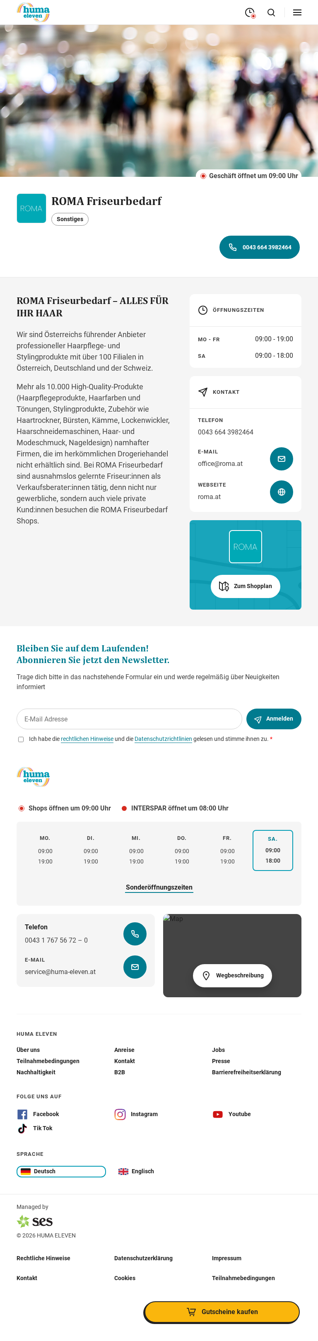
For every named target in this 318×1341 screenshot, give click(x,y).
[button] (245, 586)
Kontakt (27, 1278)
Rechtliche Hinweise (43, 1258)
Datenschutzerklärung (143, 1258)
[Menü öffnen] (297, 12)
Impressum (226, 1258)
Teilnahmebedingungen (243, 1278)
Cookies (124, 1278)
